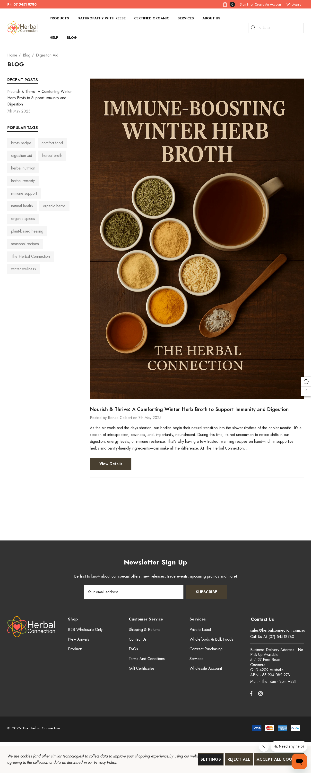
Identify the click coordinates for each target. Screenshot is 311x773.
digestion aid (21, 155)
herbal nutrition (23, 168)
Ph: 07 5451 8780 (22, 4)
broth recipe (21, 143)
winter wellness (23, 269)
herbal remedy (23, 181)
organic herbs (54, 206)
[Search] (254, 28)
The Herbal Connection (30, 256)
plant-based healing (27, 231)
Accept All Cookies (279, 759)
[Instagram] (261, 693)
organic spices (23, 218)
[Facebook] (251, 693)
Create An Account (268, 4)
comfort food (52, 143)
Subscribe (206, 592)
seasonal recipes (25, 244)
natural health (22, 206)
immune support (24, 193)
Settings (210, 759)
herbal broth (52, 155)
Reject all (238, 759)
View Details (110, 464)
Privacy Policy (105, 762)
